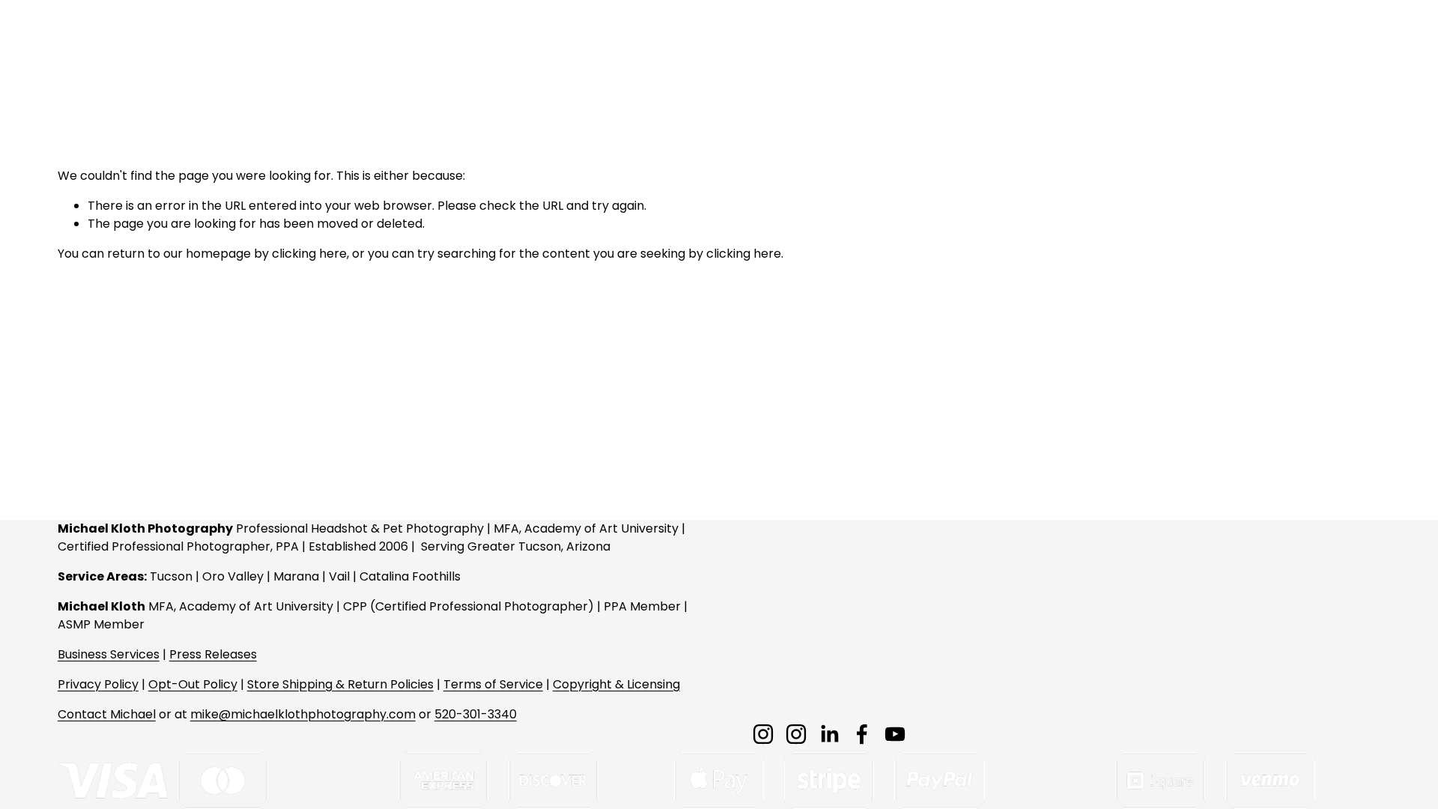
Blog (1367, 48)
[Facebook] (862, 734)
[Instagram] (763, 734)
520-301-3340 (475, 714)
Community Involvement (892, 48)
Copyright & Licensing (616, 684)
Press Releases (213, 654)
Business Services (109, 654)
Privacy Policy (98, 684)
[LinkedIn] (829, 734)
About (1127, 48)
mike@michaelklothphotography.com (303, 714)
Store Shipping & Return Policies (340, 684)
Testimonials (1289, 48)
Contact (1198, 48)
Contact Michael (107, 714)
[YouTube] (895, 734)
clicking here (309, 253)
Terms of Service (493, 684)
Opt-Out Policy (192, 684)
